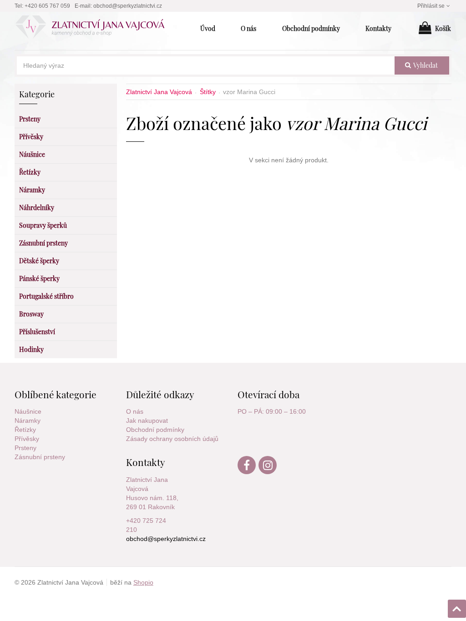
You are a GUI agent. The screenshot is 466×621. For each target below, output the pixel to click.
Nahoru (458, 606)
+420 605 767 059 (47, 6)
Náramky (28, 420)
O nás (134, 411)
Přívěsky (27, 438)
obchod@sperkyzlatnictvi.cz (127, 6)
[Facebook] (247, 472)
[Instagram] (268, 472)
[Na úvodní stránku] (95, 28)
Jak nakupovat (147, 420)
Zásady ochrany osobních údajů (172, 438)
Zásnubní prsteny (40, 457)
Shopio (143, 582)
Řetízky (25, 429)
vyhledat (425, 65)
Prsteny (25, 447)
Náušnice (28, 411)
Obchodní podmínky (155, 429)
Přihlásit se (431, 6)
